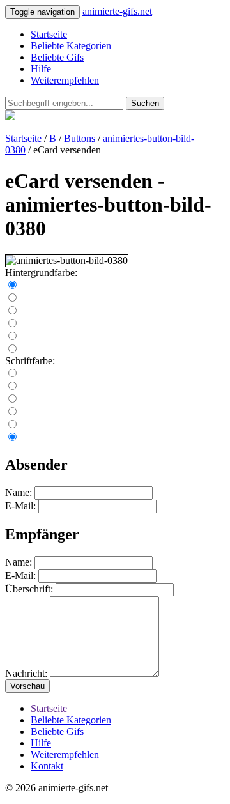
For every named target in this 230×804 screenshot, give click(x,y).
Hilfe (41, 68)
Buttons (79, 138)
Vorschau (27, 686)
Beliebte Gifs (57, 57)
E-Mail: (20, 505)
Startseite (49, 34)
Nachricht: (26, 673)
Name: (18, 492)
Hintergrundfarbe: (41, 272)
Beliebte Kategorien (71, 45)
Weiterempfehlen (65, 80)
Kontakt (47, 766)
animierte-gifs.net (117, 11)
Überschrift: (29, 589)
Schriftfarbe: (30, 360)
